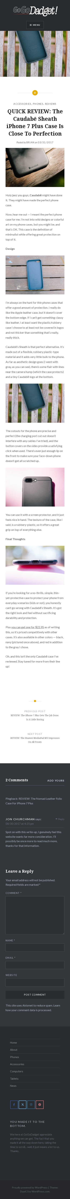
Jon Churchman (20, 819)
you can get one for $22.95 (27, 627)
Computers (16, 1071)
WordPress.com (41, 1191)
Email (10, 957)
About (13, 1049)
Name (10, 940)
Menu (36, 25)
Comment (14, 893)
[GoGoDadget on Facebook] (14, 1105)
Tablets (14, 1078)
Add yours (55, 780)
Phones (38, 103)
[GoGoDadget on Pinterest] (39, 1105)
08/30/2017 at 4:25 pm (20, 823)
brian (30, 142)
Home (13, 1042)
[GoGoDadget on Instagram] (31, 1105)
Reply (61, 819)
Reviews (51, 103)
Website (11, 975)
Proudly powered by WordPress (30, 1187)
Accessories (22, 103)
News (13, 1085)
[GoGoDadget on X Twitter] (22, 1105)
